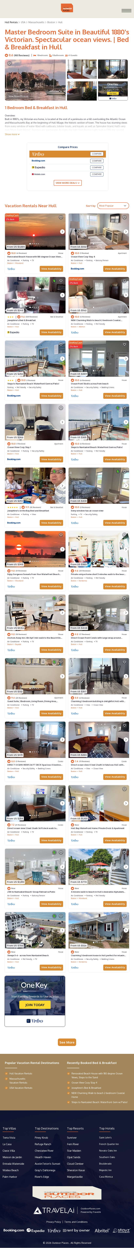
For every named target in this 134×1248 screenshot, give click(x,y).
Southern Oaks (107, 1157)
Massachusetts (36, 22)
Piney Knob (41, 1137)
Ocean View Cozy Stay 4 (83, 256)
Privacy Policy (53, 1222)
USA (23, 22)
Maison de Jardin (12, 1157)
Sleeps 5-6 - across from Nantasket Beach (28, 955)
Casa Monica (106, 1176)
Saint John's (105, 1137)
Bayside (18, 644)
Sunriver (72, 1137)
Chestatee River (44, 1150)
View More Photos (18, 96)
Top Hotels (107, 1128)
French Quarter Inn (109, 1144)
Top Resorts (75, 1128)
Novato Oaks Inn (108, 1150)
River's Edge (42, 1176)
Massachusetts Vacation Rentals (18, 1080)
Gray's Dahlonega (45, 1170)
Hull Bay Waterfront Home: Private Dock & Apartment (97, 828)
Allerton (82, 327)
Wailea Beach (11, 1170)
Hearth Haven (43, 1157)
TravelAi (97, 1212)
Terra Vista (9, 1137)
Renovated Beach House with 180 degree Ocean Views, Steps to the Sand (97, 1075)
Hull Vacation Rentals (20, 1073)
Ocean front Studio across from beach (90, 383)
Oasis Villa (9, 1150)
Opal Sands (73, 1157)
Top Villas (9, 1128)
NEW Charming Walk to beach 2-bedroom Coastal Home (98, 1095)
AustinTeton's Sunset (47, 1163)
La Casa (7, 1144)
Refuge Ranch (43, 1144)
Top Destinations (47, 1128)
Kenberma (83, 581)
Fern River (73, 1144)
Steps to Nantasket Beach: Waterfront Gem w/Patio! (33, 383)
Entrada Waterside (13, 1163)
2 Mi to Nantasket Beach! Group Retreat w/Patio (31, 891)
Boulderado (105, 1163)
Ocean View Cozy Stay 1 (19, 447)
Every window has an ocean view (87, 510)
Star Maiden (74, 1150)
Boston (51, 22)
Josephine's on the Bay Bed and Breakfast (28, 510)
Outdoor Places (60, 1242)
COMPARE (97, 154)
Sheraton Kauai (76, 1170)
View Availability (51, 268)
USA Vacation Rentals (20, 1087)
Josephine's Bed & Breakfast (21, 320)
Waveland (19, 263)
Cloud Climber (75, 1163)
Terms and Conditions (76, 1222)
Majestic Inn (105, 1170)
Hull (60, 22)
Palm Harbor (10, 1176)
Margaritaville (75, 1176)
